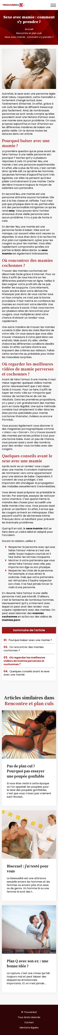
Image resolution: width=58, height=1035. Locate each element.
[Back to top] (49, 1026)
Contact (29, 1022)
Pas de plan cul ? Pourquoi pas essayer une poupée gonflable (26, 771)
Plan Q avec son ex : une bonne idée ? (27, 963)
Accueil (29, 29)
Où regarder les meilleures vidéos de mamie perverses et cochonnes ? (24, 661)
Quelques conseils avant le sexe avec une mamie (26, 673)
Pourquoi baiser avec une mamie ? (28, 640)
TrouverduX (30, 1012)
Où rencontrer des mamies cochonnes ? (24, 648)
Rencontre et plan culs (29, 33)
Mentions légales (29, 1027)
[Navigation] (53, 5)
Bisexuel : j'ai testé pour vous (28, 868)
